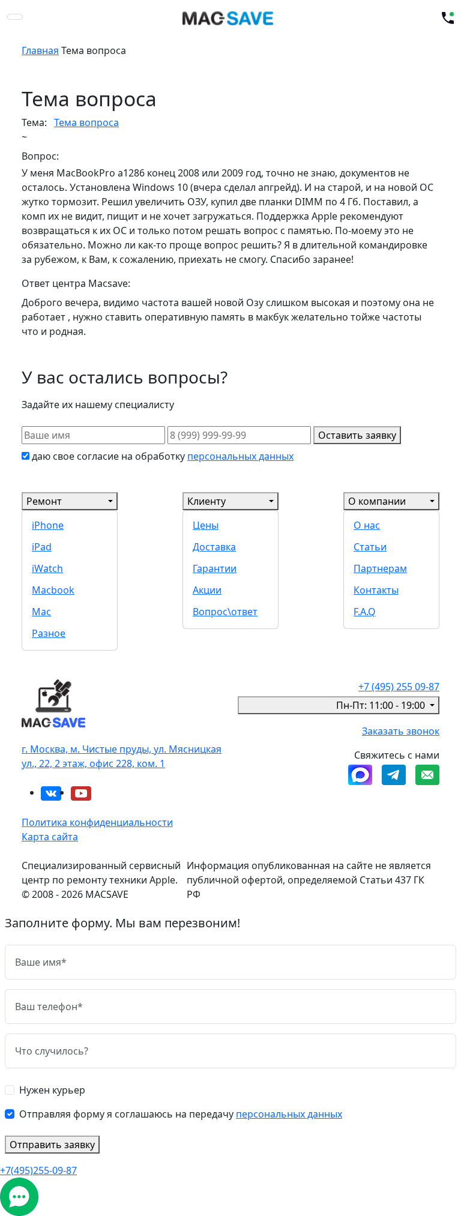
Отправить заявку (52, 1144)
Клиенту (206, 501)
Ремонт (44, 501)
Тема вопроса (86, 122)
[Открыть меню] (15, 17)
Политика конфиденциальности (97, 822)
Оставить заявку (357, 435)
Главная (40, 50)
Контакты (376, 590)
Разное (48, 633)
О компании (377, 501)
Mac (41, 611)
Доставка (214, 546)
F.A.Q (365, 611)
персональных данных (240, 456)
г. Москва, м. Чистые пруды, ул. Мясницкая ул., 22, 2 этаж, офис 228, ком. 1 (121, 756)
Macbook (53, 590)
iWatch (47, 568)
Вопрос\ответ (225, 611)
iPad (42, 546)
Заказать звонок (400, 731)
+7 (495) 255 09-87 (398, 686)
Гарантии (215, 568)
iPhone (48, 525)
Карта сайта (50, 836)
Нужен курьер (52, 1090)
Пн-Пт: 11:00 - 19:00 (381, 705)
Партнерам (380, 568)
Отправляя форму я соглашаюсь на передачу (180, 1114)
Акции (207, 590)
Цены (205, 525)
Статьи (370, 546)
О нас (367, 525)
